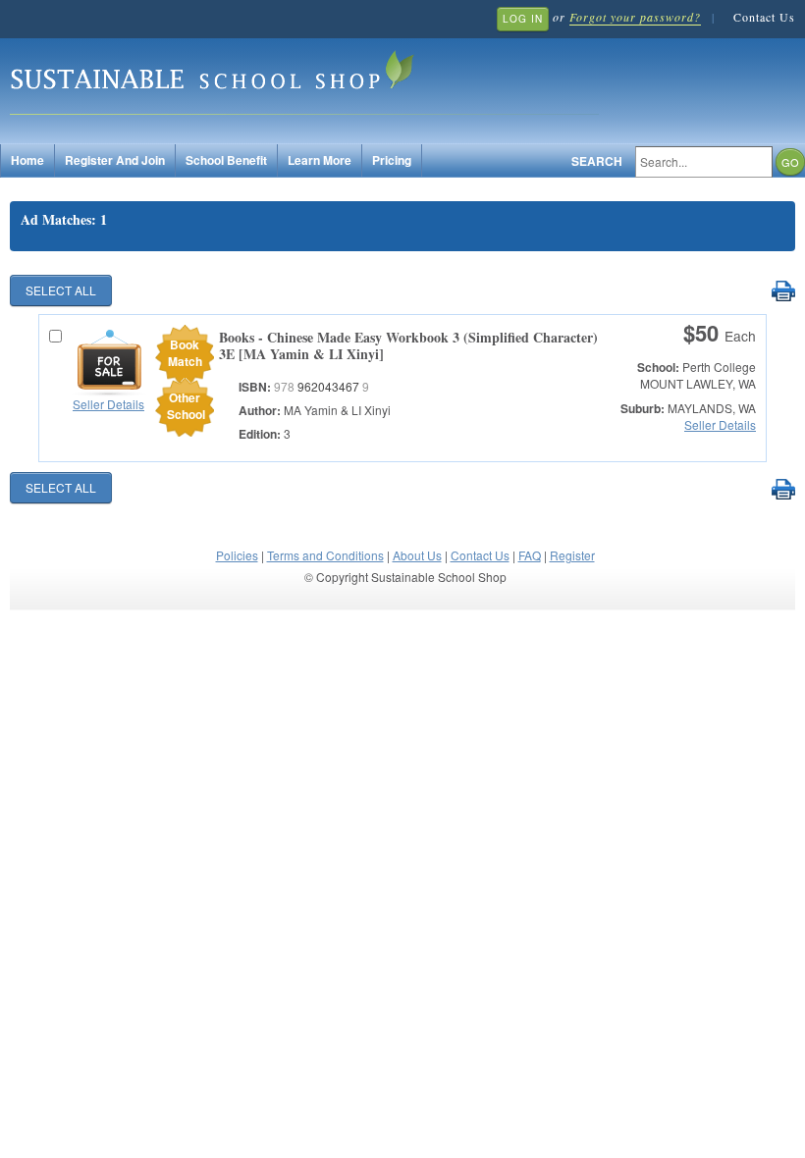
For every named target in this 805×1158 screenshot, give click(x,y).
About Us (417, 555)
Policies (237, 555)
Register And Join (115, 160)
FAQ (529, 555)
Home (27, 160)
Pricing (391, 160)
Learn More (319, 160)
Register (572, 555)
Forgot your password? (635, 17)
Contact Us (764, 17)
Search (596, 161)
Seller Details (108, 403)
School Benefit (226, 160)
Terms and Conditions (325, 555)
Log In (523, 19)
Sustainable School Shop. (304, 79)
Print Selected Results (783, 292)
